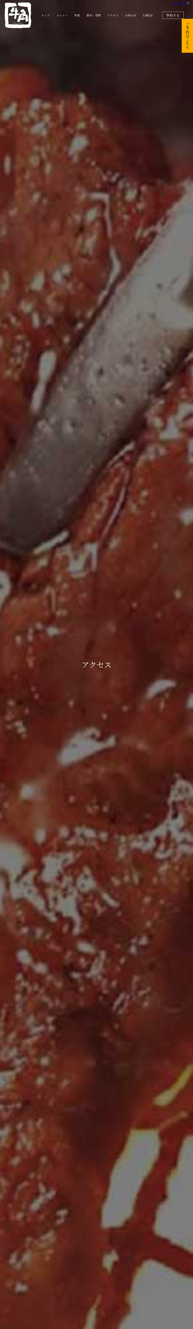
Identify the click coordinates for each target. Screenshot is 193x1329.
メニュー (62, 15)
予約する (173, 15)
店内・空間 (94, 15)
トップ (45, 15)
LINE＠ (148, 15)
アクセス (113, 15)
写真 (77, 15)
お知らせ (130, 15)
